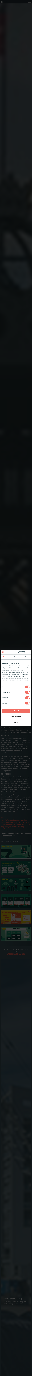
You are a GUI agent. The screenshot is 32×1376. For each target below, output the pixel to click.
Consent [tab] (5, 657)
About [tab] (26, 657)
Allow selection (16, 716)
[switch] (27, 692)
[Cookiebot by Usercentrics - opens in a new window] (18, 652)
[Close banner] (29, 652)
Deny (16, 722)
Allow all (16, 711)
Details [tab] (16, 657)
